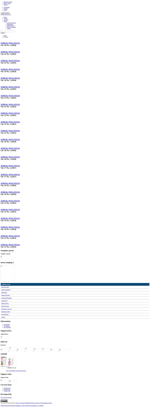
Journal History (5, 314)
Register (6, 8)
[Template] (6, 259)
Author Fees (4, 300)
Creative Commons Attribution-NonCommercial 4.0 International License (33, 403)
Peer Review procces (6, 309)
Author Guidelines (5, 289)
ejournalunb (7, 7)
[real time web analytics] (3, 370)
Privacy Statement (11, 27)
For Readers (7, 324)
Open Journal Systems (6, 397)
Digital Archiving (5, 295)
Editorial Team (10, 25)
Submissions (10, 24)
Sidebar (6, 4)
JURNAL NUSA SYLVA (10, 43)
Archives (6, 20)
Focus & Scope (5, 287)
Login (5, 10)
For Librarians (7, 327)
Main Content (7, 3)
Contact (9, 28)
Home (5, 17)
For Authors (7, 326)
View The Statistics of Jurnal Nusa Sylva (16, 370)
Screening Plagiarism (6, 298)
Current (6, 18)
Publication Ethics (5, 311)
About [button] (5, 21)
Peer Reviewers (5, 306)
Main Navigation (8, 2)
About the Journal (11, 23)
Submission (4, 292)
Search (2, 33)
